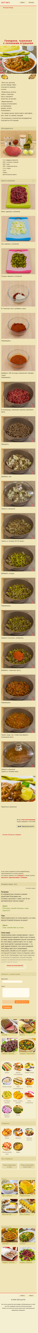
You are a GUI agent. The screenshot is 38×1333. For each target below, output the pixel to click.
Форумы (22, 2)
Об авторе (31, 2)
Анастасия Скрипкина (28, 819)
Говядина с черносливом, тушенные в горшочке (27, 1054)
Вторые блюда (8, 7)
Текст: (3, 986)
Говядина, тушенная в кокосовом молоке (8, 1263)
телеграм (24, 877)
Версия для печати (28, 826)
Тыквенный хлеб (25, 1195)
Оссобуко (23, 1243)
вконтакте (4, 877)
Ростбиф (4, 1034)
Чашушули (5, 1243)
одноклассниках (14, 877)
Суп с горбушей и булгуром (7, 1196)
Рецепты (23, 1295)
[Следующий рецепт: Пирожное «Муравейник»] (28, 77)
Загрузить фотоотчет (22, 1002)
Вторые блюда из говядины (12, 834)
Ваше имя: (4, 979)
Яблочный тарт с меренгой (6, 1215)
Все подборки (7, 1159)
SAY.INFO (5, 2)
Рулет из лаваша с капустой (25, 1215)
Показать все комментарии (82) (15, 965)
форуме (21, 875)
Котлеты (22, 1034)
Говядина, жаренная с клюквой (26, 1263)
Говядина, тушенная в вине (8, 1054)
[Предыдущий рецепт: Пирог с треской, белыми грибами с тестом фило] (9, 77)
